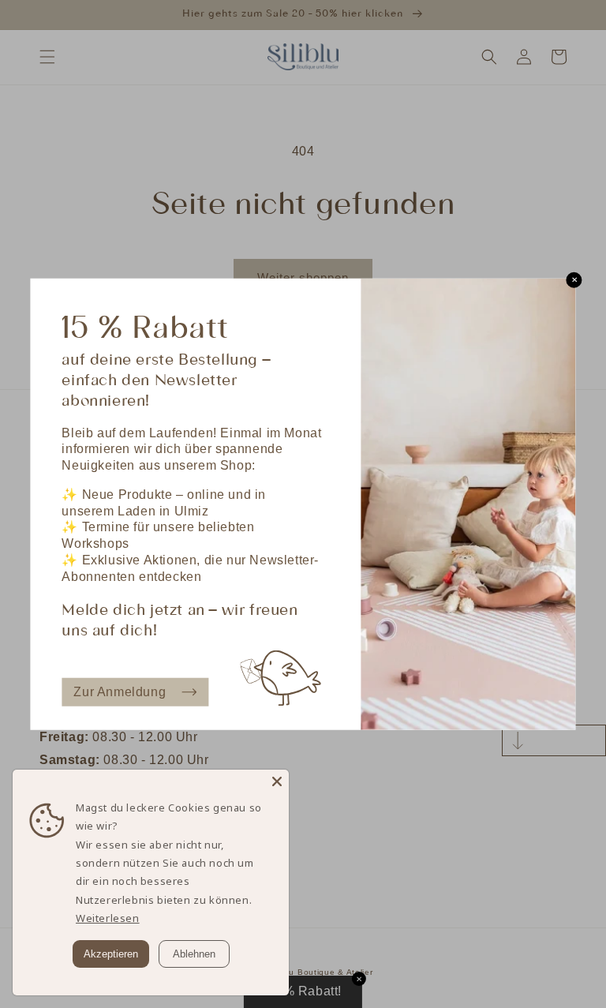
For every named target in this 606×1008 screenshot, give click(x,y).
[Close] (277, 781)
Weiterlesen (108, 918)
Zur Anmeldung (119, 691)
